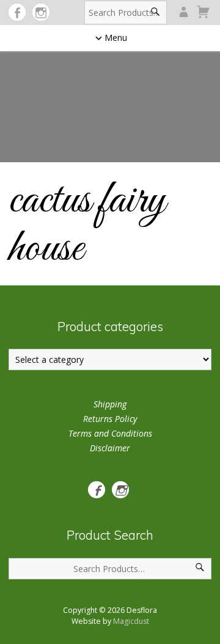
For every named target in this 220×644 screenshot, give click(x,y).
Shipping (110, 404)
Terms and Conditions (110, 433)
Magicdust (131, 621)
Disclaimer (110, 448)
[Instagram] (41, 12)
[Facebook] (17, 12)
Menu (116, 37)
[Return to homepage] (110, 99)
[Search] (155, 12)
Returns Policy (110, 418)
